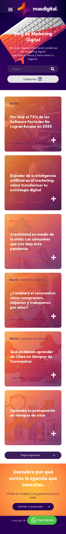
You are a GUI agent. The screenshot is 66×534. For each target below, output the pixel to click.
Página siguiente (30, 455)
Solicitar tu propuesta (30, 506)
